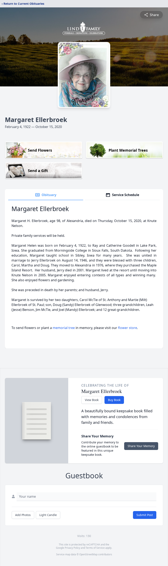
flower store (127, 327)
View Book (92, 400)
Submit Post (144, 515)
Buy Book (114, 400)
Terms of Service (95, 548)
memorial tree (64, 327)
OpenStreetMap (88, 554)
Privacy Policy (72, 548)
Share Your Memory (141, 446)
